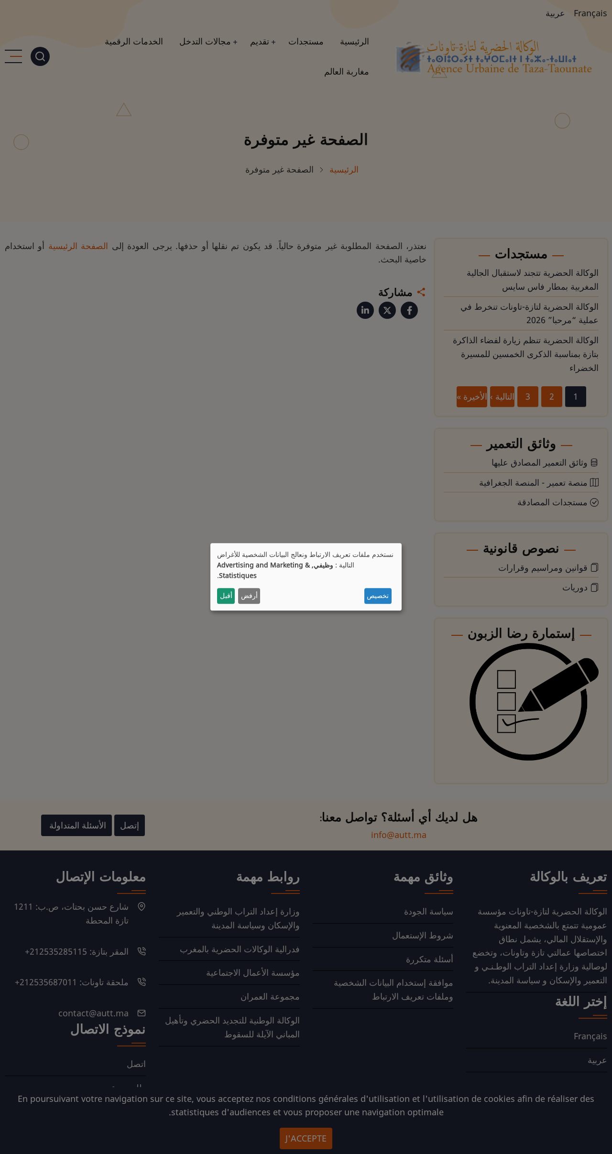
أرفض (249, 595)
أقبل (226, 595)
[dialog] (306, 576)
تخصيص (378, 595)
